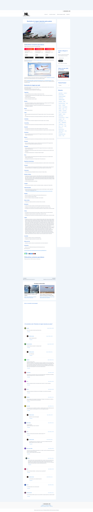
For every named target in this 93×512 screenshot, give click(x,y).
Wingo (63, 135)
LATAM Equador (61, 124)
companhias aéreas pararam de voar (38, 80)
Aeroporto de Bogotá (61, 94)
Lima (65, 124)
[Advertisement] (46, 5)
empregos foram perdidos (30, 80)
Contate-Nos (68, 14)
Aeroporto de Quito (26, 297)
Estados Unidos (44, 297)
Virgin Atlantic (48, 297)
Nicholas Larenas (31, 439)
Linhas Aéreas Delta (64, 112)
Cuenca (59, 112)
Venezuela (60, 135)
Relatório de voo (60, 127)
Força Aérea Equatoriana (61, 117)
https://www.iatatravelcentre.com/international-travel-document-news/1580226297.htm (35, 250)
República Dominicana (61, 129)
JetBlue (59, 122)
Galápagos (67, 117)
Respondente (31, 339)
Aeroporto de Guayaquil (62, 96)
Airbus (64, 101)
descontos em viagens (52, 14)
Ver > (29, 57)
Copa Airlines (64, 110)
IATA (29, 82)
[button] (23, 11)
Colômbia (60, 110)
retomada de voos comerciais (50, 77)
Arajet (67, 103)
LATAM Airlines (64, 122)
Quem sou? (46, 14)
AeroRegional (60, 101)
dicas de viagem (60, 132)
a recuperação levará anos (47, 80)
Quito (32, 297)
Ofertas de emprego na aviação (61, 14)
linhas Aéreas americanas (62, 103)
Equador (30, 297)
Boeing (60, 108)
